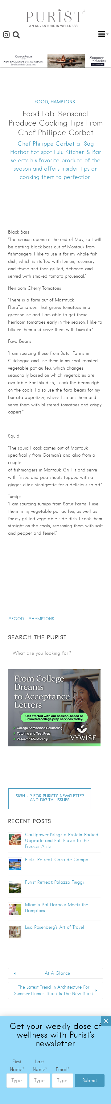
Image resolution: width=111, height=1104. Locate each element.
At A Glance (57, 973)
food (17, 618)
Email (62, 1069)
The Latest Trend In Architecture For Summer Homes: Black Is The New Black (53, 990)
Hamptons (42, 618)
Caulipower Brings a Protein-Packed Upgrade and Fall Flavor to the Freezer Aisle (61, 840)
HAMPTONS (63, 102)
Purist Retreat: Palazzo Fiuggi (54, 882)
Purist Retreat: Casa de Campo (56, 859)
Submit (89, 1080)
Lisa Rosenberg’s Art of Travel (54, 927)
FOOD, (42, 102)
